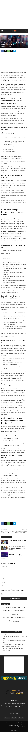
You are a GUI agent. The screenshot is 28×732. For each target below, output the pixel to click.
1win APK (15, 219)
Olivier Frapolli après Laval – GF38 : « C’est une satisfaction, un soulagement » (14, 614)
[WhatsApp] (8, 51)
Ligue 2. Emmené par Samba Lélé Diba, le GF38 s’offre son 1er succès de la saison (14, 621)
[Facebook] (2, 51)
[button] (2, 31)
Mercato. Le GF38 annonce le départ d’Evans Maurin (14, 610)
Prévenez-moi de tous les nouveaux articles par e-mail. (14, 596)
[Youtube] (22, 718)
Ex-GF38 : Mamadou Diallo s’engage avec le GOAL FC (21, 532)
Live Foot (5, 724)
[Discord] (5, 718)
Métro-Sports (7, 722)
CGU (15, 724)
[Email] (11, 51)
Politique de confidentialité (13, 725)
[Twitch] (15, 718)
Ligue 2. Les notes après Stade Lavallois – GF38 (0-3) (14, 607)
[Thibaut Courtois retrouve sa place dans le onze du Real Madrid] (4, 542)
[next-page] (4, 559)
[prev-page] (2, 559)
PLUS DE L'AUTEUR (16, 537)
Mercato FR (23, 722)
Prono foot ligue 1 (21, 726)
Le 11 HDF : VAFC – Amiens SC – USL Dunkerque (14, 728)
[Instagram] (12, 718)
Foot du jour (10, 724)
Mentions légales (20, 724)
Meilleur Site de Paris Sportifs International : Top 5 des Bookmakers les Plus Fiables (16, 554)
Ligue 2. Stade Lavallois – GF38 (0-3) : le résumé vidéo (14, 617)
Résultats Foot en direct (16, 722)
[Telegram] (14, 51)
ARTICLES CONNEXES (6, 537)
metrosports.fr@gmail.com (18, 709)
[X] (5, 51)
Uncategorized (7, 33)
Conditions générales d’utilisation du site (9, 726)
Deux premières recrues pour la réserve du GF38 (7, 532)
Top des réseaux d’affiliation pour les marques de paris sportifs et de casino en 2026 (17, 548)
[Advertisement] (14, 15)
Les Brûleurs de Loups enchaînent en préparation (13, 634)
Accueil (2, 33)
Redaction (4, 46)
